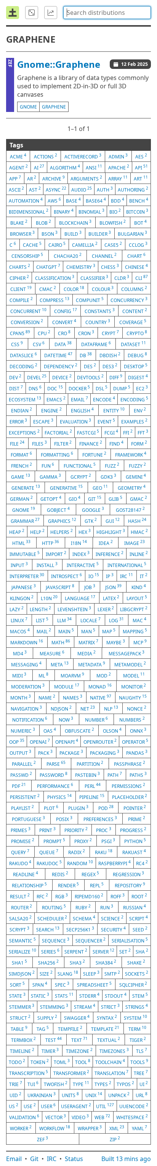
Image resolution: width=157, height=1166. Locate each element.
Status (74, 1159)
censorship (27, 255)
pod (106, 807)
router (21, 907)
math (60, 642)
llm (64, 620)
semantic (22, 940)
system (135, 1017)
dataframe (96, 344)
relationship (29, 885)
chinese (136, 266)
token (39, 1061)
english (82, 410)
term (137, 1028)
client (21, 288)
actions (45, 156)
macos (20, 631)
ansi (94, 167)
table (19, 1028)
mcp (140, 642)
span (39, 984)
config (65, 311)
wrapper (90, 1128)
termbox (23, 1039)
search (47, 929)
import (56, 553)
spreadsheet (94, 984)
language (80, 598)
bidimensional (28, 211)
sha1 (19, 962)
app (15, 178)
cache (32, 244)
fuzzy (137, 465)
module (66, 686)
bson (50, 233)
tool (82, 1061)
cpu (44, 333)
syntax (107, 1017)
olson (112, 730)
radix (76, 852)
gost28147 (130, 509)
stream (84, 1006)
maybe (115, 642)
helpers (61, 531)
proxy (83, 841)
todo (17, 1061)
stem (140, 995)
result (20, 896)
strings (136, 1006)
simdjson (22, 973)
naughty (133, 697)
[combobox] (107, 12)
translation (111, 1073)
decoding (23, 366)
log (116, 620)
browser (22, 233)
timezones (114, 1050)
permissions (128, 785)
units (70, 1095)
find (116, 443)
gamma (50, 476)
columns (134, 288)
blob (43, 222)
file (17, 443)
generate (25, 487)
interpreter (27, 576)
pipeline (91, 796)
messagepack (126, 653)
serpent (75, 951)
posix (64, 819)
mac (139, 620)
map (108, 631)
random (80, 863)
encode (104, 399)
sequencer (90, 940)
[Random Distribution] (31, 12)
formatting (57, 454)
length (40, 609)
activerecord (82, 156)
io (93, 576)
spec (62, 984)
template (105, 1028)
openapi (66, 741)
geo (100, 487)
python (135, 841)
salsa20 (20, 918)
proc (103, 830)
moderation (28, 686)
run (106, 907)
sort (17, 984)
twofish (55, 1084)
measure (52, 653)
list (42, 620)
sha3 (77, 962)
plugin (78, 807)
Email (14, 1159)
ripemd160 (89, 896)
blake (18, 222)
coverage (132, 322)
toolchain (110, 1061)
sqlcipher (133, 984)
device (62, 377)
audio (81, 189)
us (13, 1106)
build (73, 233)
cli (141, 277)
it (143, 576)
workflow (54, 1128)
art (141, 178)
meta (60, 664)
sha (142, 951)
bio (115, 211)
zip (115, 1139)
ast (35, 189)
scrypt (19, 929)
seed (140, 929)
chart (136, 255)
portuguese (28, 819)
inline (139, 553)
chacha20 (68, 255)
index (81, 553)
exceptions (24, 432)
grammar (25, 520)
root (139, 896)
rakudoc (49, 863)
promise (22, 841)
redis (60, 874)
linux (19, 620)
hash (137, 520)
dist (16, 388)
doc (55, 388)
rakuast (134, 852)
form (139, 443)
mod (103, 675)
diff (115, 377)
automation (26, 200)
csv (39, 344)
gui (113, 520)
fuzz (112, 465)
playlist (22, 807)
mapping (135, 631)
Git (34, 1159)
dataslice (23, 355)
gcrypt (80, 476)
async (56, 189)
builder (99, 233)
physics (59, 796)
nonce (136, 708)
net (87, 708)
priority (76, 830)
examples (134, 421)
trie (15, 1084)
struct (20, 1017)
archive (53, 178)
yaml (139, 1128)
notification (29, 719)
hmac (139, 531)
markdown (26, 642)
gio (74, 498)
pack (45, 752)
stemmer (21, 1006)
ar (31, 178)
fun (48, 465)
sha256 (48, 962)
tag (43, 1028)
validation (24, 1117)
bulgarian (132, 233)
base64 (96, 200)
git (94, 498)
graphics (62, 520)
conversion (27, 322)
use (30, 1106)
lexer (106, 609)
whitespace (132, 1117)
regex (90, 874)
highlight (110, 531)
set (125, 951)
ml (43, 675)
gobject (58, 509)
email (79, 399)
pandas (136, 752)
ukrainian (41, 1095)
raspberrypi (114, 863)
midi (19, 675)
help (37, 531)
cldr (121, 277)
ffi (128, 432)
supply (47, 1017)
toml (62, 1061)
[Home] (12, 12)
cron (86, 333)
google (93, 509)
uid (15, 1095)
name (46, 697)
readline (25, 874)
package (71, 752)
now (66, 719)
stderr (89, 995)
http (50, 542)
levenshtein (74, 609)
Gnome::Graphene (58, 64)
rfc (42, 896)
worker (21, 1128)
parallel (24, 763)
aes (141, 156)
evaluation (75, 421)
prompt (54, 841)
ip (110, 576)
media (86, 653)
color (74, 288)
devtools (90, 377)
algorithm (65, 167)
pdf (19, 785)
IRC (51, 1159)
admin (118, 156)
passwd (21, 774)
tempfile (70, 1028)
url (141, 1095)
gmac (138, 498)
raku (103, 852)
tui (32, 1084)
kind (138, 587)
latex (111, 598)
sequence (55, 940)
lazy (17, 609)
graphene (54, 107)
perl (93, 785)
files (39, 443)
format (21, 454)
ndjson (61, 708)
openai (40, 741)
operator (135, 741)
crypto (137, 333)
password (53, 774)
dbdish (109, 355)
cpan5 (20, 333)
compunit (90, 299)
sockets (136, 973)
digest (138, 377)
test (53, 1039)
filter (63, 443)
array (118, 178)
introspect (66, 576)
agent (18, 167)
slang (68, 973)
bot (140, 222)
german (21, 498)
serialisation (130, 940)
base (73, 200)
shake (136, 962)
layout (137, 598)
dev (15, 377)
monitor (133, 686)
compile (21, 299)
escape (43, 421)
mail (44, 631)
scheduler (52, 918)
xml (116, 1128)
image (134, 542)
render (68, 885)
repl (97, 885)
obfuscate (79, 730)
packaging (104, 752)
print (47, 830)
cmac (47, 288)
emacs (56, 399)
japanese (23, 587)
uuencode (133, 1106)
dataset (133, 344)
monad (100, 686)
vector (55, 1117)
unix (93, 1095)
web (102, 1117)
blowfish (112, 222)
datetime (58, 355)
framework (130, 454)
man (88, 631)
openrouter (100, 741)
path (114, 774)
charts (19, 266)
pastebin (87, 774)
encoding (134, 399)
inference (109, 553)
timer (50, 1050)
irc (126, 576)
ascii (16, 189)
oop (16, 741)
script (138, 918)
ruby (83, 907)
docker (79, 388)
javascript (60, 587)
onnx (138, 730)
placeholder (129, 796)
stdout (116, 995)
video (80, 1117)
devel (36, 377)
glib (115, 498)
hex (84, 531)
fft (143, 432)
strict (110, 1006)
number (96, 719)
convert (64, 322)
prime (136, 819)
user (48, 1106)
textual (108, 1039)
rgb (61, 896)
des (90, 366)
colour (103, 288)
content (134, 311)
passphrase (129, 763)
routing (54, 907)
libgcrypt (133, 609)
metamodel (130, 664)
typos (125, 1084)
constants (100, 311)
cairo (57, 244)
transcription (28, 1073)
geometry (132, 487)
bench (138, 200)
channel (104, 255)
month (20, 697)
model (134, 675)
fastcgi (88, 432)
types (103, 1084)
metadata (91, 664)
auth (105, 189)
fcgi (111, 432)
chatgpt (48, 266)
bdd (117, 200)
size (46, 973)
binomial (91, 211)
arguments (86, 178)
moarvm (72, 675)
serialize (22, 951)
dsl (101, 388)
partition (90, 763)
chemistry (80, 266)
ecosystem (25, 399)
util (105, 1106)
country (97, 322)
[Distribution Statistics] (50, 12)
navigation (26, 708)
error (18, 421)
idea (106, 542)
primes (20, 830)
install (47, 565)
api (141, 167)
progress (133, 830)
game (20, 476)
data (63, 344)
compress (54, 299)
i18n (79, 542)
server (103, 951)
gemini (136, 476)
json (113, 587)
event (106, 421)
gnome (28, 107)
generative (66, 487)
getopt (50, 498)
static (40, 995)
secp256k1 (80, 929)
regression (128, 874)
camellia (85, 244)
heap (16, 531)
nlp (111, 708)
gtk (91, 520)
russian (134, 907)
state (17, 995)
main (66, 631)
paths (138, 774)
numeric (23, 730)
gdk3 (108, 476)
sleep (91, 973)
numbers (132, 719)
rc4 (142, 863)
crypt (110, 333)
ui (143, 1084)
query (20, 852)
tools (139, 1061)
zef (42, 1139)
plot (51, 807)
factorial (58, 432)
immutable (25, 553)
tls (141, 1050)
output (20, 752)
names (72, 697)
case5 (113, 244)
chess (110, 266)
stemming (54, 1006)
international (126, 565)
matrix (88, 642)
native (100, 697)
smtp (112, 973)
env (140, 410)
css (17, 344)
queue (48, 852)
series (50, 951)
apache (118, 167)
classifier (94, 277)
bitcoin (137, 211)
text (79, 1039)
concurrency (129, 299)
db (86, 355)
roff (118, 896)
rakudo (20, 863)
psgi (108, 841)
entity (114, 410)
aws (54, 200)
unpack (119, 1095)
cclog (138, 244)
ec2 (142, 388)
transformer (71, 1073)
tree (141, 1073)
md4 (20, 653)
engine (51, 410)
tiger (138, 1039)
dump (121, 388)
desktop (135, 366)
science (112, 918)
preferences (100, 819)
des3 (110, 366)
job (89, 587)
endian (21, 410)
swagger (77, 1017)
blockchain (75, 222)
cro (64, 333)
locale (90, 620)
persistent (25, 796)
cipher (19, 277)
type (81, 1084)
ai (39, 167)
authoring (133, 189)
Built (126, 1159)
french (21, 465)
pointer (134, 807)
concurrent (28, 311)
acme (18, 156)
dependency (60, 366)
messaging (26, 664)
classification (54, 277)
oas (49, 730)
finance (90, 443)
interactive (83, 565)
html (21, 542)
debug (137, 355)
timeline (22, 1050)
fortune (94, 454)
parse (56, 763)
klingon (22, 598)
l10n (49, 598)
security (113, 929)
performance (55, 785)
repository (130, 885)
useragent (76, 1106)
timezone (79, 1050)
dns (35, 388)
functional (80, 465)
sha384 (106, 962)
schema (84, 918)
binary (64, 211)
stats (64, 995)
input (19, 565)
